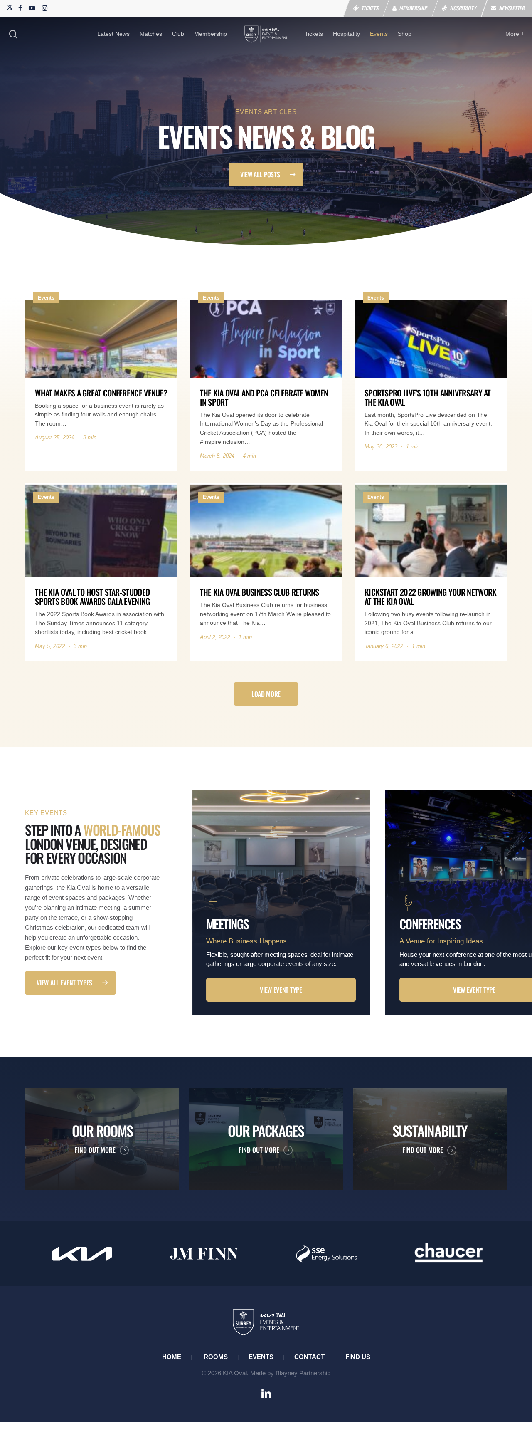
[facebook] (20, 7)
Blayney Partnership (303, 1373)
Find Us (357, 1356)
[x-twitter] (9, 7)
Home (171, 1356)
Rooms (216, 1356)
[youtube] (32, 7)
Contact (309, 1356)
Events (261, 1356)
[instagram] (44, 7)
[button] (266, 174)
